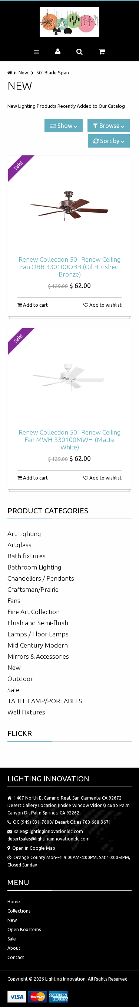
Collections (18, 910)
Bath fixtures (26, 555)
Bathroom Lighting (34, 567)
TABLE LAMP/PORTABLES (44, 700)
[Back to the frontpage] (10, 72)
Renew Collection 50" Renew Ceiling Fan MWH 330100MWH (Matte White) (70, 440)
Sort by (110, 141)
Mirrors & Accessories (38, 656)
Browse (109, 125)
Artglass (19, 544)
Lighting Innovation (65, 979)
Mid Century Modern (37, 645)
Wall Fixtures (26, 712)
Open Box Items (24, 929)
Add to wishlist (105, 304)
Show (65, 125)
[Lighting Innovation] (69, 22)
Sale (13, 689)
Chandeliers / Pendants (40, 578)
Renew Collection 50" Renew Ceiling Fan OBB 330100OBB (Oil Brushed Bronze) (70, 267)
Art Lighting (24, 533)
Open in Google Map (33, 848)
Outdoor (20, 678)
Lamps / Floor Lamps (38, 634)
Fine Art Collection (33, 611)
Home (13, 901)
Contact (15, 957)
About (13, 948)
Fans (13, 600)
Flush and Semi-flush (37, 622)
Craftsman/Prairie (33, 589)
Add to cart (35, 304)
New (23, 72)
